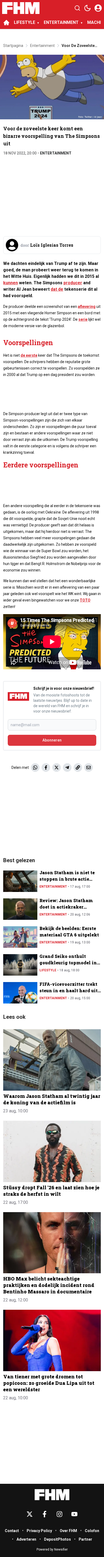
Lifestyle (47, 970)
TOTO (85, 600)
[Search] (77, 8)
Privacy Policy (39, 1531)
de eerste (29, 355)
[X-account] (29, 1514)
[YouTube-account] (74, 1514)
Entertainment (55, 153)
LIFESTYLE (24, 22)
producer (72, 282)
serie (82, 319)
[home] (6, 22)
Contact (12, 1531)
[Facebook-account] (44, 1514)
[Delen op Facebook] (46, 767)
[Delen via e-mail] (88, 767)
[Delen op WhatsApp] (35, 767)
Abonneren (52, 740)
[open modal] (98, 8)
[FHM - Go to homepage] (52, 1494)
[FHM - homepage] (20, 8)
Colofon (92, 1531)
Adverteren (26, 1539)
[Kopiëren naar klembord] (78, 767)
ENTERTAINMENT (61, 22)
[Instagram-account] (59, 1514)
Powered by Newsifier (52, 1549)
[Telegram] (67, 767)
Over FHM (68, 1531)
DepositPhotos (57, 1539)
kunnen (10, 282)
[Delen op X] (56, 767)
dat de (57, 289)
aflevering (86, 306)
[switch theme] (87, 8)
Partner (85, 1539)
